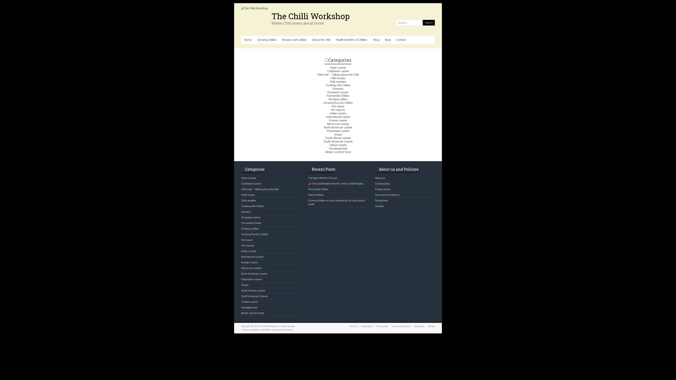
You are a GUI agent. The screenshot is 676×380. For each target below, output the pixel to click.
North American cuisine (338, 127)
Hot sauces (338, 110)
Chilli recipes (338, 78)
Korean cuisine (338, 120)
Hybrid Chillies (316, 195)
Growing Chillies (266, 40)
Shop (376, 40)
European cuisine (338, 92)
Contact (401, 40)
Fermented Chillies (338, 95)
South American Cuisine (338, 141)
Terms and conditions (387, 195)
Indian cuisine (338, 113)
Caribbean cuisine (338, 71)
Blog (388, 40)
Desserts (338, 88)
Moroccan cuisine (338, 124)
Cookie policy (382, 183)
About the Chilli (321, 40)
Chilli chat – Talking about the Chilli (338, 74)
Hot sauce (338, 106)
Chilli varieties (338, 81)
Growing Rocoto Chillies (338, 102)
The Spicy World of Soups (322, 178)
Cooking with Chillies (338, 85)
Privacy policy (382, 189)
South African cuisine (338, 138)
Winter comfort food (338, 152)
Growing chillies (338, 99)
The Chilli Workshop (310, 16)
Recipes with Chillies (294, 40)
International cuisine (338, 117)
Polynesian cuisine (338, 131)
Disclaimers (381, 200)
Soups (338, 134)
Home (248, 40)
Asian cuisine (338, 67)
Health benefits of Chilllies (351, 40)
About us (380, 178)
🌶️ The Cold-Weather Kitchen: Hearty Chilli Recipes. (336, 183)
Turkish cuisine (338, 145)
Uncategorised (338, 148)
